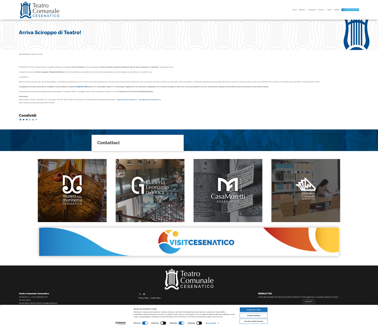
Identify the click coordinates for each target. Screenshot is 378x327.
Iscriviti (309, 302)
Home (295, 10)
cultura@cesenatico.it (49, 303)
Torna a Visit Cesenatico (350, 10)
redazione (25, 54)
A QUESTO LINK (82, 87)
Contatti (336, 10)
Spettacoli (312, 10)
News (329, 10)
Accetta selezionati (253, 315)
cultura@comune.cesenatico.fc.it (149, 99)
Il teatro (320, 10)
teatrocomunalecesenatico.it (127, 99)
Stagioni (302, 10)
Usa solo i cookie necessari (253, 321)
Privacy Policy (144, 298)
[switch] (163, 323)
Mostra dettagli (211, 323)
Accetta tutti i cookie (254, 310)
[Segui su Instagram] (144, 294)
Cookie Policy (156, 298)
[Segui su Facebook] (140, 294)
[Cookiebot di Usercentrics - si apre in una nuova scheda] (120, 323)
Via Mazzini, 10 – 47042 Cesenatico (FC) (33, 297)
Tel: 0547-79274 (25, 300)
